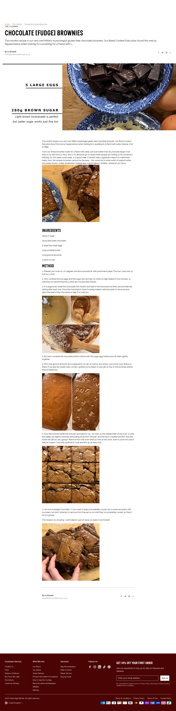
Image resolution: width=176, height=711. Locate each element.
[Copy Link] (170, 53)
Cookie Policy (165, 698)
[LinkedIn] (99, 666)
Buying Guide (66, 677)
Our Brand (37, 667)
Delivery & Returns (12, 673)
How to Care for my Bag (42, 680)
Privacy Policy (139, 698)
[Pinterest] (166, 53)
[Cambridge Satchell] (20, 6)
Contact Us (9, 667)
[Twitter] (163, 53)
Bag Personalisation (68, 667)
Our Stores (37, 670)
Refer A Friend (66, 670)
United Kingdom (15, 703)
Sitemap (36, 690)
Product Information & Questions (45, 677)
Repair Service (66, 673)
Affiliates (36, 687)
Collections (62, 6)
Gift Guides (82, 6)
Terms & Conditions (123, 698)
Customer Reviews (12, 683)
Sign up (165, 678)
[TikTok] (104, 666)
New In (45, 6)
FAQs (7, 670)
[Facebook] (159, 53)
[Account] (164, 6)
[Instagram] (94, 666)
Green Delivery (38, 673)
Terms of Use (152, 698)
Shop (52, 6)
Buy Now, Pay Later (12, 677)
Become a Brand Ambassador (44, 683)
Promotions (9, 680)
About (72, 6)
